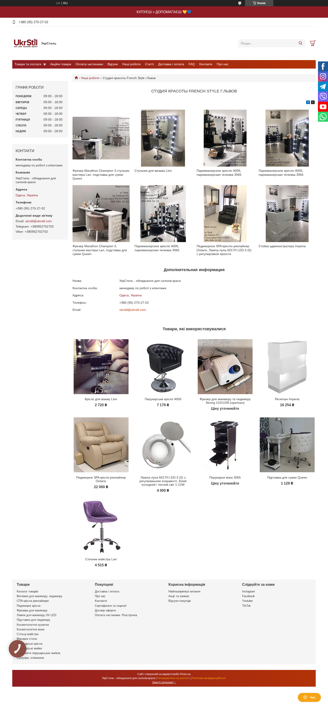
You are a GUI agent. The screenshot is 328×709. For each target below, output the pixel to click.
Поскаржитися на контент (173, 678)
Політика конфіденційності (209, 678)
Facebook (248, 596)
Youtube (247, 600)
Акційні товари (60, 64)
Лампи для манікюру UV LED (36, 615)
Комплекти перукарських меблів (38, 653)
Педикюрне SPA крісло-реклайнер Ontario (101, 479)
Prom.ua (185, 674)
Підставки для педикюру (33, 619)
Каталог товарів (27, 591)
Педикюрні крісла (28, 605)
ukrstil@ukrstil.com (132, 310)
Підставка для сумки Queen (287, 477)
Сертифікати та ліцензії (111, 605)
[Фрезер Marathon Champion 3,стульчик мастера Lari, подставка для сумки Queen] (101, 138)
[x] (313, 103)
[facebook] (308, 103)
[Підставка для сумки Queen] (287, 444)
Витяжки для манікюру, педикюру (39, 596)
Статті (149, 64)
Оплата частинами (89, 64)
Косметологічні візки (30, 629)
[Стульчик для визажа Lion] (163, 138)
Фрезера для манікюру (32, 610)
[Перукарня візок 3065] (225, 444)
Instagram (248, 591)
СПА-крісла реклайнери (33, 600)
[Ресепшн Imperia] (287, 366)
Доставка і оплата (171, 64)
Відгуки (113, 64)
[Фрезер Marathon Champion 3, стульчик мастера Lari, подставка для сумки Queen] (101, 213)
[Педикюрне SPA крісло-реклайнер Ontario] (101, 444)
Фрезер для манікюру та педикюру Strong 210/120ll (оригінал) (225, 400)
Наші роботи (131, 64)
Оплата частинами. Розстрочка (116, 615)
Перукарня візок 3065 (225, 477)
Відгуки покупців (179, 600)
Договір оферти (105, 610)
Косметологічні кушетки (33, 624)
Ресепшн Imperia (287, 399)
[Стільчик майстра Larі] (101, 526)
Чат (313, 697)
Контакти (205, 64)
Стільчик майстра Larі (101, 559)
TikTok (246, 605)
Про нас (222, 64)
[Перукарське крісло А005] (163, 366)
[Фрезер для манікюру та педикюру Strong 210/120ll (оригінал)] (225, 366)
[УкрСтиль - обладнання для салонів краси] (25, 43)
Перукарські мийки (29, 648)
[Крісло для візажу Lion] (101, 366)
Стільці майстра (27, 634)
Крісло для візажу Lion (101, 399)
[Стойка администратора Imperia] (287, 213)
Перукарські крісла (29, 643)
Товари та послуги (28, 64)
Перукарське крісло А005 (163, 399)
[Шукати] (300, 43)
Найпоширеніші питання (184, 591)
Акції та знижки (178, 596)
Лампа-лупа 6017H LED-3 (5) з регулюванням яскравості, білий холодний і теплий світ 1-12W (163, 481)
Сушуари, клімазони (30, 657)
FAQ (192, 64)
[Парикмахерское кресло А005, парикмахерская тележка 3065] (225, 138)
